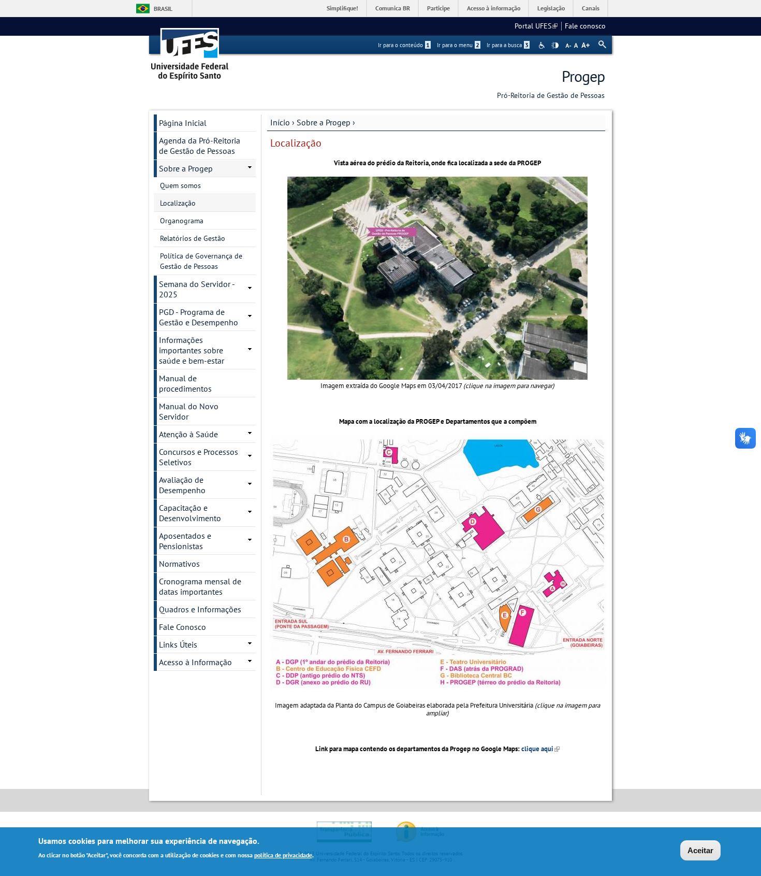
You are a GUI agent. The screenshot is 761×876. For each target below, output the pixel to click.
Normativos (179, 563)
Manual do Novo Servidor (188, 411)
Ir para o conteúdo (404, 45)
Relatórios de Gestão (192, 238)
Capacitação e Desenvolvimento (190, 512)
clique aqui (540, 748)
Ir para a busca (508, 45)
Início (280, 122)
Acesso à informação (493, 8)
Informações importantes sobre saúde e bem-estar (191, 350)
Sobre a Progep (323, 122)
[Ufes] (190, 50)
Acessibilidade (543, 45)
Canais (590, 8)
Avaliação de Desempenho (182, 485)
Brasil (163, 8)
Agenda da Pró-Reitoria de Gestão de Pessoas (199, 145)
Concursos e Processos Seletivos (198, 457)
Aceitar (700, 850)
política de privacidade (283, 854)
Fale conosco (585, 26)
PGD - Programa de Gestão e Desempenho (198, 317)
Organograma (181, 220)
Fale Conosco (182, 627)
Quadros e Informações (200, 609)
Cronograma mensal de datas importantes (200, 586)
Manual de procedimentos (185, 383)
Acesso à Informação (195, 662)
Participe (438, 8)
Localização (178, 203)
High (555, 45)
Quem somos (180, 185)
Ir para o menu (458, 45)
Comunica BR (392, 8)
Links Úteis (178, 644)
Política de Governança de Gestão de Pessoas (201, 261)
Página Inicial (183, 123)
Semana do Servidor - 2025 (197, 289)
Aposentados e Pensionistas (185, 540)
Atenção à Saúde (188, 434)
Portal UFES (536, 26)
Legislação (551, 8)
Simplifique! (342, 8)
